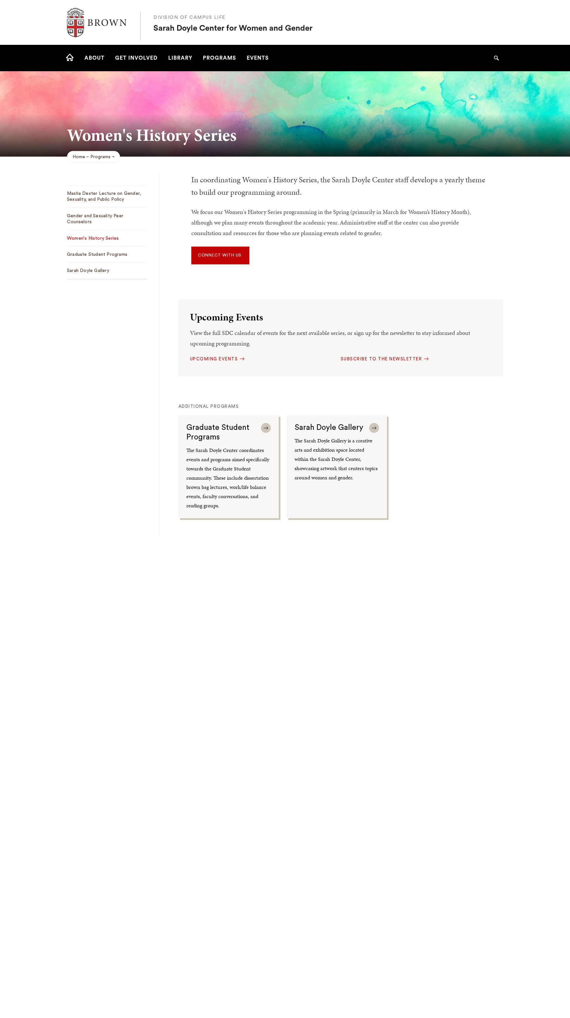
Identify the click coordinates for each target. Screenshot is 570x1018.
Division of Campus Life (189, 17)
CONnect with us (220, 255)
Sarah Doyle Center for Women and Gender (232, 28)
